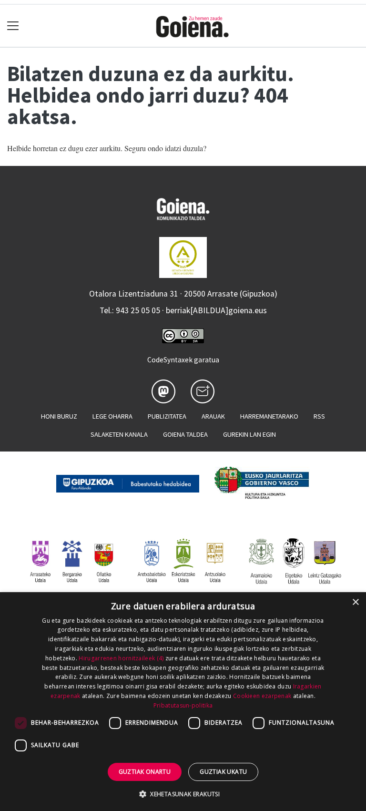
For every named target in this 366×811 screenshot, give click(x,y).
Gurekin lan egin (249, 434)
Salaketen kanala (119, 434)
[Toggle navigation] (13, 26)
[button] (183, 794)
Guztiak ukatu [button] (223, 772)
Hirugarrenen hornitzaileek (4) (121, 658)
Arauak (213, 416)
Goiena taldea (185, 434)
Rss (319, 416)
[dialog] (183, 701)
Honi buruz (59, 416)
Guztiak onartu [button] (145, 772)
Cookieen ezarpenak (262, 696)
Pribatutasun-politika (183, 705)
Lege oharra (112, 416)
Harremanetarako (269, 416)
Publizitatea (167, 416)
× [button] (355, 602)
